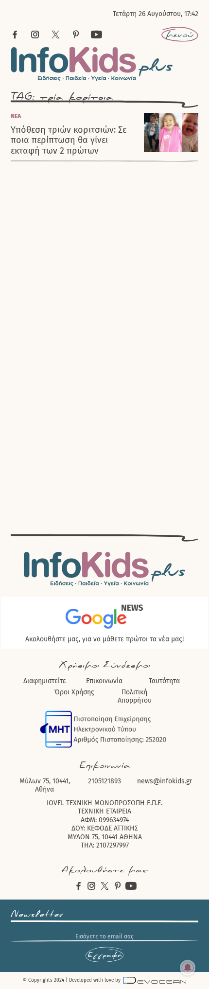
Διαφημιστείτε (44, 681)
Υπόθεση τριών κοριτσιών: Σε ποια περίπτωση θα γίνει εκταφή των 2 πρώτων (68, 140)
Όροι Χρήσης (74, 692)
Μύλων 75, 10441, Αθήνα (44, 785)
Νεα (16, 116)
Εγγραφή (104, 955)
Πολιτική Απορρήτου (135, 696)
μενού (179, 34)
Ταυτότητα (164, 681)
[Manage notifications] (187, 967)
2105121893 (104, 781)
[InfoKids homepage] (92, 64)
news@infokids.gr (164, 781)
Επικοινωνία (104, 681)
